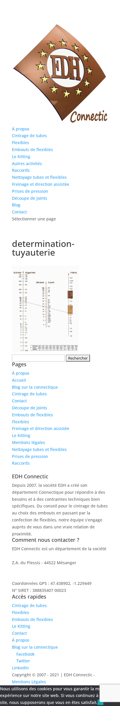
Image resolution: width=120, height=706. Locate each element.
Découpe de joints (29, 198)
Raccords (21, 170)
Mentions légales (28, 442)
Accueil (19, 380)
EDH (16, 555)
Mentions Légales (29, 681)
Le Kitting (21, 156)
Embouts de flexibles (32, 149)
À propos (20, 129)
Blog (16, 205)
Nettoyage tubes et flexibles (39, 177)
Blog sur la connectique (35, 387)
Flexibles (20, 142)
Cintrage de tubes (29, 135)
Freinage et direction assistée (40, 184)
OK (100, 702)
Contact (19, 212)
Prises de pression (30, 191)
